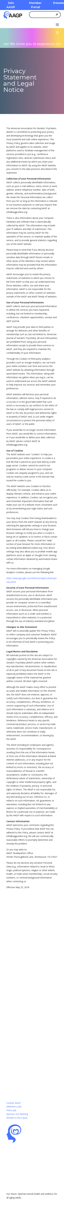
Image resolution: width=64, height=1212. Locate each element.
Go (18, 967)
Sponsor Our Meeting (17, 1114)
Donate (58, 3)
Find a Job (11, 1110)
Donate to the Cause (16, 1117)
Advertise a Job (13, 1106)
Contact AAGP (13, 1102)
